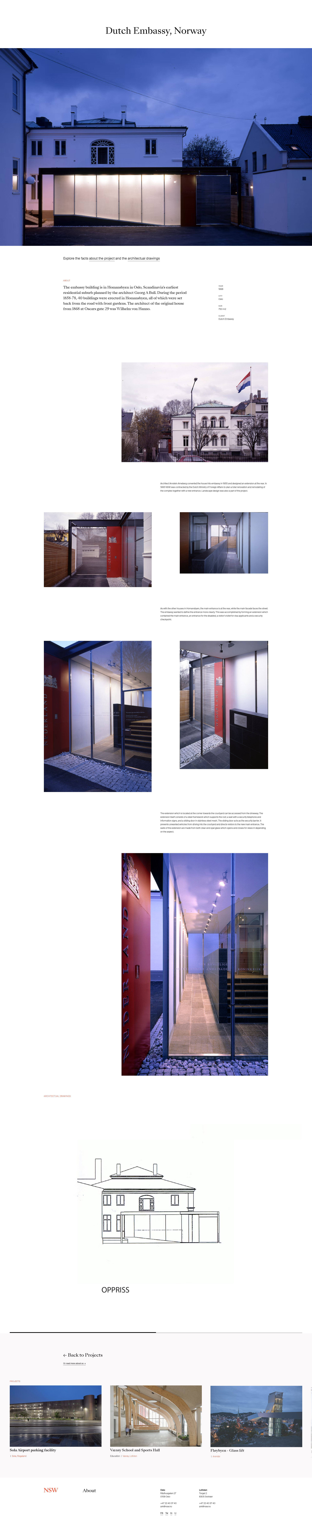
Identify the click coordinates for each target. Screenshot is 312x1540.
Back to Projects (83, 1355)
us (220, 1362)
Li (175, 1513)
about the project (102, 258)
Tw (166, 1513)
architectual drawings (144, 258)
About (89, 1490)
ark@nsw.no (166, 1506)
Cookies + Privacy (261, 1528)
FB (161, 1513)
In (171, 1513)
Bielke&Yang (68, 1528)
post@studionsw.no (247, 1506)
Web (250, 1513)
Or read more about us (73, 1363)
